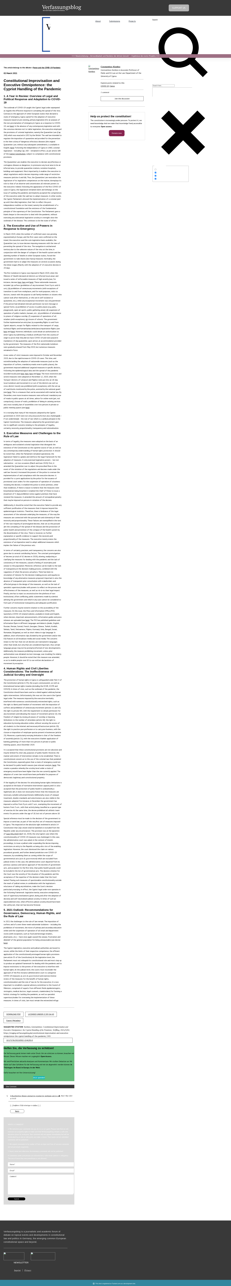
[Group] (61, 6)
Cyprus (112, 86)
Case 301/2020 (12, 834)
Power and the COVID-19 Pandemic (47, 67)
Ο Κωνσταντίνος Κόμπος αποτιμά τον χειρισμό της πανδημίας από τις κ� (35, 1096)
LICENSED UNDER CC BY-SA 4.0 (41, 1014)
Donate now (117, 133)
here (11, 126)
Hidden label (162, 169)
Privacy (27, 1270)
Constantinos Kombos (110, 67)
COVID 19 (105, 86)
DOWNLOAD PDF (13, 1014)
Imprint (17, 1270)
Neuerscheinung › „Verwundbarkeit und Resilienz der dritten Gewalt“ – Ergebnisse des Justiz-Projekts (115, 56)
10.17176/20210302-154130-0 (19, 1040)
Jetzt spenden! (39, 1077)
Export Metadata (13, 1020)
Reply (17, 1111)
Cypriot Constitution (17, 154)
